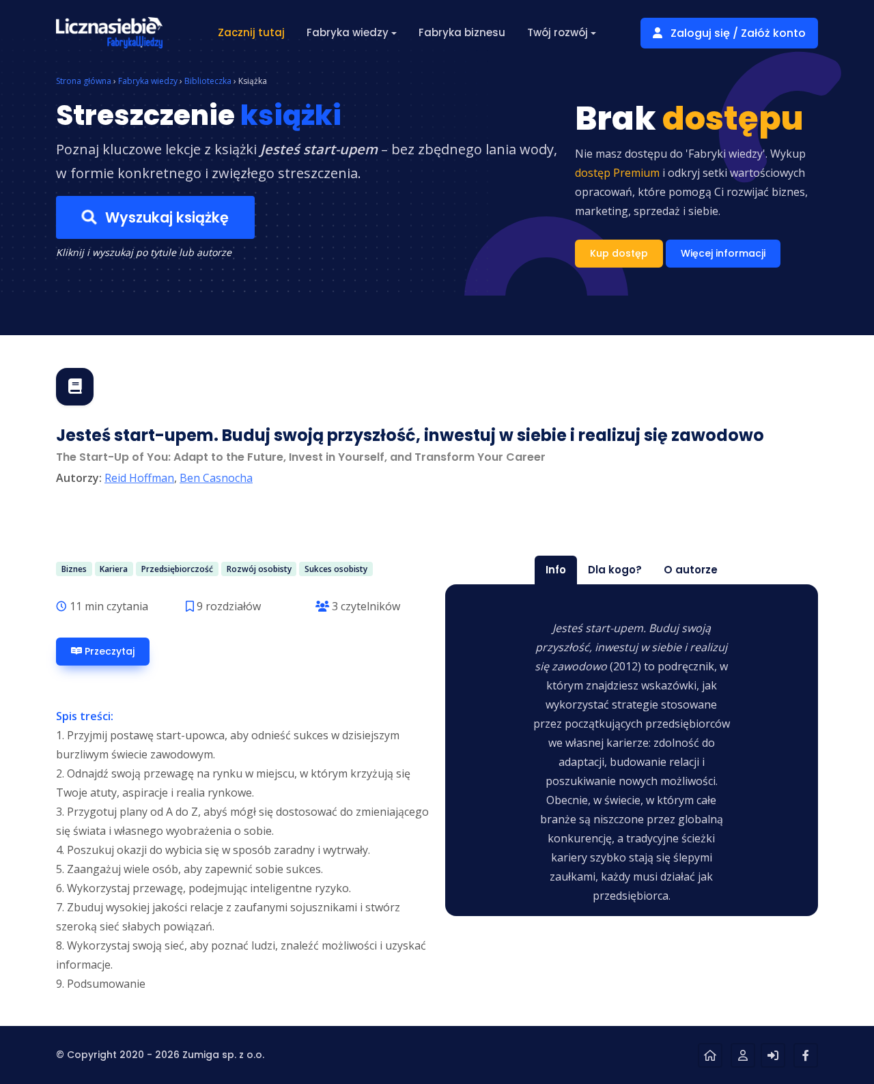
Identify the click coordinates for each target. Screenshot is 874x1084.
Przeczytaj (108, 651)
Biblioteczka (207, 81)
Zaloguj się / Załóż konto (737, 33)
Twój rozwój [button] (557, 32)
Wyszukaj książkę (165, 217)
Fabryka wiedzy (148, 81)
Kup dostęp (619, 253)
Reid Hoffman (139, 477)
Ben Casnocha (216, 477)
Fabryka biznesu (462, 32)
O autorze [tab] (691, 569)
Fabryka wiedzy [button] (348, 32)
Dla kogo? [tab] (615, 569)
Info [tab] (556, 569)
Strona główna (83, 81)
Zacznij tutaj (251, 32)
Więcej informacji (723, 253)
